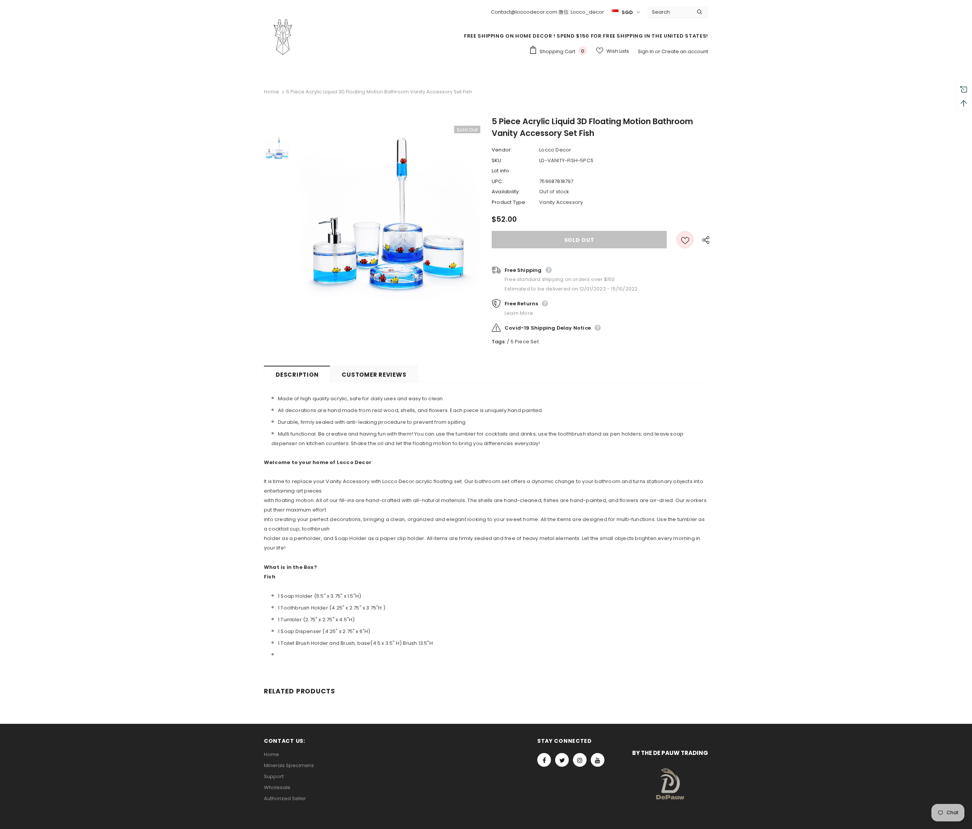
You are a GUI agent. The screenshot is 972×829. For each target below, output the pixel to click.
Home (271, 91)
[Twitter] (562, 760)
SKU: (497, 160)
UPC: (497, 181)
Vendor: (502, 149)
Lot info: (501, 170)
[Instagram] (580, 760)
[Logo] (283, 37)
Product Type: (509, 202)
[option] (389, 217)
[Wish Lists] (685, 239)
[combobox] (669, 11)
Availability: (506, 191)
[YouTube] (597, 760)
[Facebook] (544, 760)
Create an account (684, 51)
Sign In (646, 51)
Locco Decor (555, 149)
